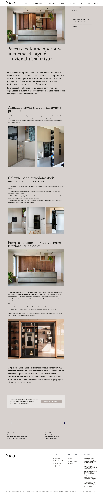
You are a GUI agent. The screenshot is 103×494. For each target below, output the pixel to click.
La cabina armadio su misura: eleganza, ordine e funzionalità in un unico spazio (90, 484)
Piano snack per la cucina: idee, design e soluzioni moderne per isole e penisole (90, 460)
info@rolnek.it (56, 466)
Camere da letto (81, 20)
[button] (15, 169)
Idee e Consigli (12, 63)
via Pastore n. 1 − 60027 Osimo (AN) (58, 460)
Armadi (74, 20)
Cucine (9, 422)
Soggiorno (74, 26)
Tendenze (75, 10)
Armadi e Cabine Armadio (72, 462)
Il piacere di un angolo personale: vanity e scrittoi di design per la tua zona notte (90, 466)
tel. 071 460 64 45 (58, 463)
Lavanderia (75, 22)
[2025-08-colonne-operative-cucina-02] (50, 146)
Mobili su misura (16, 422)
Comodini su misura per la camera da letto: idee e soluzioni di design (90, 473)
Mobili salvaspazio (77, 24)
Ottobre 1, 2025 (26, 63)
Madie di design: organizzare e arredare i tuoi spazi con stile (90, 479)
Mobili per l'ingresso (84, 22)
